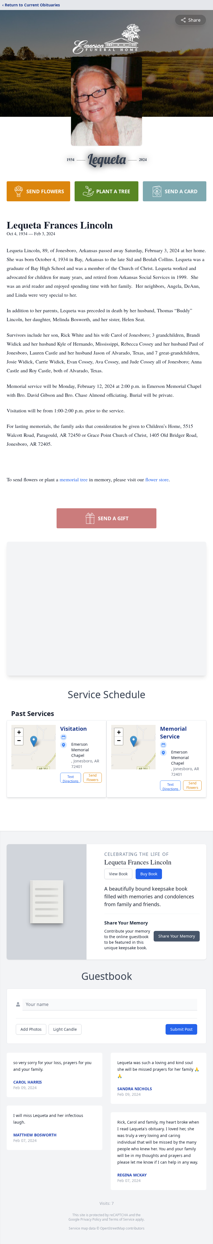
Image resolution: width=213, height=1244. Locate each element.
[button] (33, 741)
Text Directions (70, 778)
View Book (118, 873)
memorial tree (74, 479)
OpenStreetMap (112, 1228)
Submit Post (181, 1029)
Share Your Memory (176, 936)
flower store (157, 479)
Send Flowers (92, 777)
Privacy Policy (90, 1219)
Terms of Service (122, 1219)
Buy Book (148, 873)
